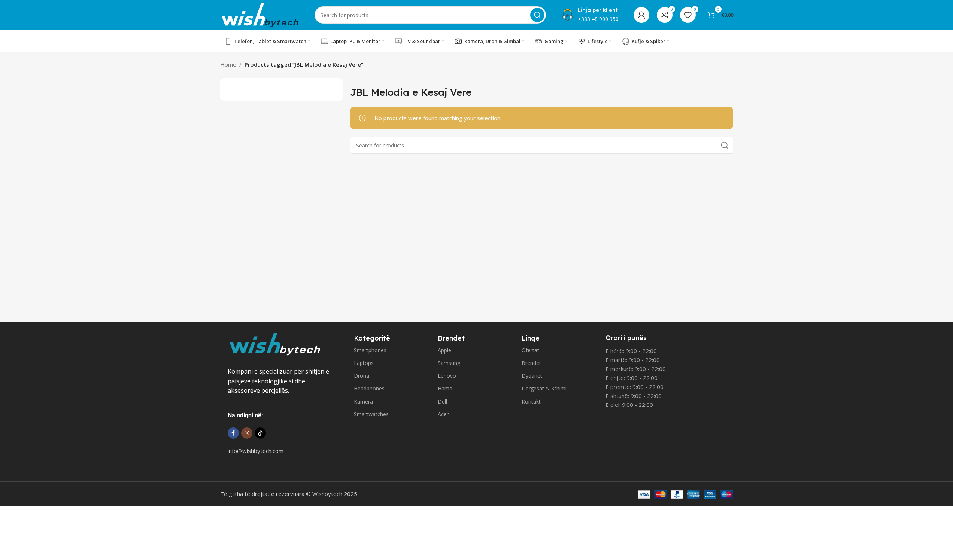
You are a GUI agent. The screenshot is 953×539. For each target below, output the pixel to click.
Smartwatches (371, 414)
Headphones (369, 388)
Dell (442, 401)
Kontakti (532, 401)
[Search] (537, 15)
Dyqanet (532, 375)
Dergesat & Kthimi (544, 388)
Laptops (364, 362)
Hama (445, 388)
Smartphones (370, 350)
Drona (361, 375)
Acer (443, 414)
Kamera (363, 401)
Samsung (449, 362)
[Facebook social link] (233, 433)
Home (228, 64)
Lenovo (447, 375)
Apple (444, 350)
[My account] (641, 14)
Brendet (531, 362)
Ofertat (530, 350)
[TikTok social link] (260, 433)
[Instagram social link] (246, 433)
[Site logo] (260, 14)
